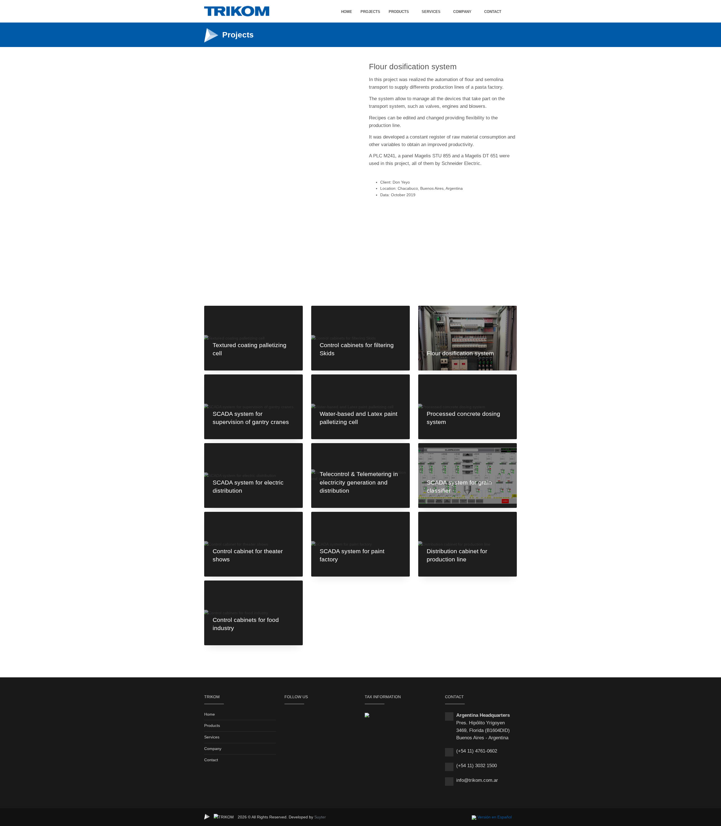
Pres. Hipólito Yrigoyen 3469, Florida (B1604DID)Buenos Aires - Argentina (483, 730)
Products (212, 725)
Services (211, 737)
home (346, 12)
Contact (211, 760)
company (462, 12)
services (431, 12)
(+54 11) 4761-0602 (476, 751)
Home (209, 714)
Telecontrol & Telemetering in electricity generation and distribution (359, 482)
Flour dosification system (460, 353)
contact (492, 12)
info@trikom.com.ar (477, 780)
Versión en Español (494, 817)
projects (370, 12)
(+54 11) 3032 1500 (476, 765)
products (399, 12)
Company (212, 748)
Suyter (320, 817)
